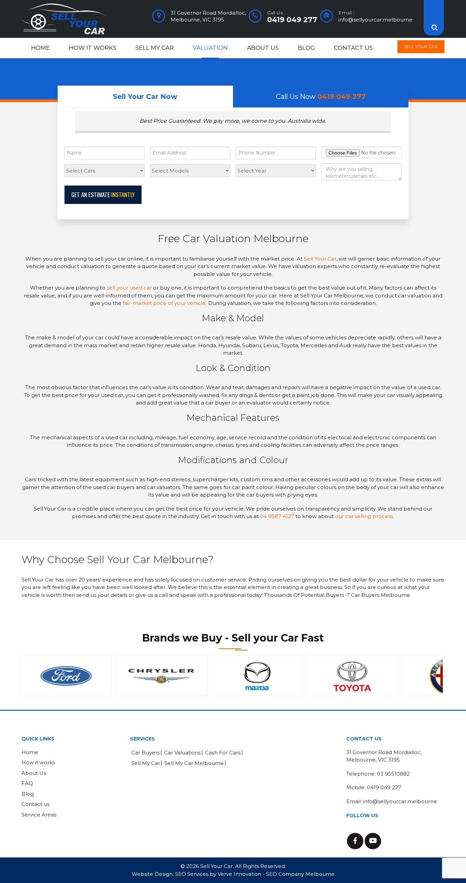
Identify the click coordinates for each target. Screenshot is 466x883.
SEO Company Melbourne (300, 874)
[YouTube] (373, 841)
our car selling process (364, 516)
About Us (263, 47)
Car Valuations (182, 752)
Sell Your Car (421, 46)
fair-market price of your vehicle (164, 303)
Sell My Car (154, 47)
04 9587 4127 (277, 516)
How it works (92, 47)
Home (40, 47)
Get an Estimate (103, 194)
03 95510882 (393, 773)
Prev (30, 675)
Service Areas (38, 814)
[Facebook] (355, 841)
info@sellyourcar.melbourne (375, 19)
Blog (306, 47)
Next (435, 675)
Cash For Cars (223, 752)
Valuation (210, 47)
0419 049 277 (292, 19)
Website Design (152, 874)
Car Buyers (145, 752)
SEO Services (191, 874)
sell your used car (129, 287)
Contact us (353, 47)
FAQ (27, 783)
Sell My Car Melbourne (194, 763)
